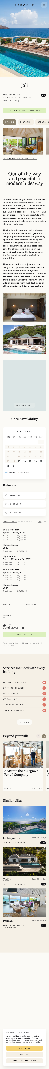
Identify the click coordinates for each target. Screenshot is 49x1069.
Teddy (7, 879)
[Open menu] (44, 5)
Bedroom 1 (26, 122)
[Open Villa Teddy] (24, 861)
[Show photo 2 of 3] (24, 832)
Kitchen (9, 122)
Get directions (24, 405)
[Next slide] (44, 736)
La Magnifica (11, 838)
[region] (24, 385)
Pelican (8, 921)
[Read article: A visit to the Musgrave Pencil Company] (23, 766)
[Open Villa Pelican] (24, 902)
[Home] (24, 5)
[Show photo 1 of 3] (22, 832)
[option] (24, 141)
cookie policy (16, 1042)
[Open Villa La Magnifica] (24, 820)
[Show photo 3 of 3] (26, 832)
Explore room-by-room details (20, 158)
